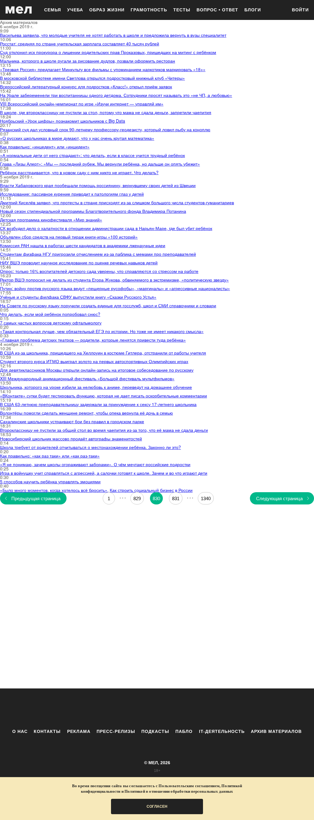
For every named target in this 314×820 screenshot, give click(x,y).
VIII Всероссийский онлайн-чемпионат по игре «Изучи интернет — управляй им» (81, 104)
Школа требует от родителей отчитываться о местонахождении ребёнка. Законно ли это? (90, 447)
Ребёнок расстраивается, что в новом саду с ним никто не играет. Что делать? (79, 172)
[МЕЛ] (19, 10)
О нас (20, 731)
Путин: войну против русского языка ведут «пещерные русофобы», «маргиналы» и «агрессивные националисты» (115, 288)
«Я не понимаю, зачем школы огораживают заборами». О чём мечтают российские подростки (95, 464)
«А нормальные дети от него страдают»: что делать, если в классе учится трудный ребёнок (92, 155)
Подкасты (155, 731)
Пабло (184, 731)
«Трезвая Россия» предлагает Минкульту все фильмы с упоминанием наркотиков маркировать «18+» (102, 69)
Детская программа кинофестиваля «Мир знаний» (51, 219)
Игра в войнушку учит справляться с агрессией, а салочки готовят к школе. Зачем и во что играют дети (103, 473)
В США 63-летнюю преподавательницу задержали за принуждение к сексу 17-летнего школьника (98, 404)
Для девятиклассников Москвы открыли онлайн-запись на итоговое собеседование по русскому (96, 370)
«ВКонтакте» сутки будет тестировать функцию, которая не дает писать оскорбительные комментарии (103, 396)
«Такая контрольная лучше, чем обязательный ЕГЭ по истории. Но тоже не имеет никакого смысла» (102, 331)
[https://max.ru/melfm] (207, 708)
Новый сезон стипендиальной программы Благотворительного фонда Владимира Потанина (93, 211)
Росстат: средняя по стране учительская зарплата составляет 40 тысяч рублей (79, 43)
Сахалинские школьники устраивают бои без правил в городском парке (72, 421)
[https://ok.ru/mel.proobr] (190, 708)
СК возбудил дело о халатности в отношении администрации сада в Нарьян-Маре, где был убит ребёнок (106, 228)
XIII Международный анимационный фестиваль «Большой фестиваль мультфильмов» (87, 378)
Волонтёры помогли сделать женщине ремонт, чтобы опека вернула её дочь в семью (86, 413)
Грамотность (149, 9)
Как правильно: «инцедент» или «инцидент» (45, 147)
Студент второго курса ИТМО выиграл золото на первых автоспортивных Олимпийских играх (94, 361)
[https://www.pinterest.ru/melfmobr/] (174, 708)
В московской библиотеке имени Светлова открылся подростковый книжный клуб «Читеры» (92, 78)
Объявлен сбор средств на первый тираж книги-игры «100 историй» (69, 237)
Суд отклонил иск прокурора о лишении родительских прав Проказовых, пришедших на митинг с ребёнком (108, 52)
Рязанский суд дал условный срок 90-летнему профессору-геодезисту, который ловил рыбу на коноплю (105, 129)
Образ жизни (106, 9)
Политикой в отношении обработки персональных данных (178, 791)
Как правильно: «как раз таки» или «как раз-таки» (50, 456)
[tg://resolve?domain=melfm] (106, 708)
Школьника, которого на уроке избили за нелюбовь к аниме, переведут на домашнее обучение (96, 387)
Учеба (75, 9)
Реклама (78, 731)
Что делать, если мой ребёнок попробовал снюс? (50, 314)
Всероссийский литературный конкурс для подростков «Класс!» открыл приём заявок (86, 86)
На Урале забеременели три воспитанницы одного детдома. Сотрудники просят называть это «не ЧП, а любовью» (116, 95)
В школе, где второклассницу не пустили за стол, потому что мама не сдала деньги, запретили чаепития (105, 112)
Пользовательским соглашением (189, 786)
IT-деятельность (222, 731)
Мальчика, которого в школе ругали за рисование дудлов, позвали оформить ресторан (87, 61)
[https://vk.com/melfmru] (140, 708)
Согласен (157, 806)
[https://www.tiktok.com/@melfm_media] (157, 708)
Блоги (252, 9)
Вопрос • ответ (217, 9)
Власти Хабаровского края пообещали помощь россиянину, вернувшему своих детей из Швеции (98, 185)
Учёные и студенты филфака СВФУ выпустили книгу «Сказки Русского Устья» (78, 297)
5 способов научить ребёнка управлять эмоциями (50, 481)
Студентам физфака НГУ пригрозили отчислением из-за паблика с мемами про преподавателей (98, 254)
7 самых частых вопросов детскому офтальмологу (50, 323)
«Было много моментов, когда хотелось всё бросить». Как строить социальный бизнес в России (96, 490)
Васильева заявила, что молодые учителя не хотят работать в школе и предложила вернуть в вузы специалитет (113, 35)
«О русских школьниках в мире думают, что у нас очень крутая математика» (77, 138)
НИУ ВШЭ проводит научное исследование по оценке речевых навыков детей (79, 262)
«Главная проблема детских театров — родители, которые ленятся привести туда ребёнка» (93, 340)
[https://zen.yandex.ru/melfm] (123, 708)
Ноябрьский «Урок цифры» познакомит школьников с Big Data (62, 121)
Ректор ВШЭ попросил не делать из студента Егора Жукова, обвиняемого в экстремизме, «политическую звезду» (114, 280)
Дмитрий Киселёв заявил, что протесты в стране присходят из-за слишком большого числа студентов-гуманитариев (117, 202)
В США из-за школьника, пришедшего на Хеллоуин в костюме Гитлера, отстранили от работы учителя (103, 353)
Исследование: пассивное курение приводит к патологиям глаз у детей (72, 194)
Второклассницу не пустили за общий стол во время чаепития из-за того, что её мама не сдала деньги (104, 430)
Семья (52, 9)
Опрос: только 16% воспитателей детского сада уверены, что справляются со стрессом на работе (99, 271)
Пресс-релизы (116, 731)
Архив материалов (276, 731)
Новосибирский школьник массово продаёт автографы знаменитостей (71, 438)
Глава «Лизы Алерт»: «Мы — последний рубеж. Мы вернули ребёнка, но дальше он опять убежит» (100, 164)
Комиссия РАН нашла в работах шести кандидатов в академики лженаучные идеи (82, 245)
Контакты (47, 731)
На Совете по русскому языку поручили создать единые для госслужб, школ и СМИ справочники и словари (108, 305)
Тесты (181, 9)
